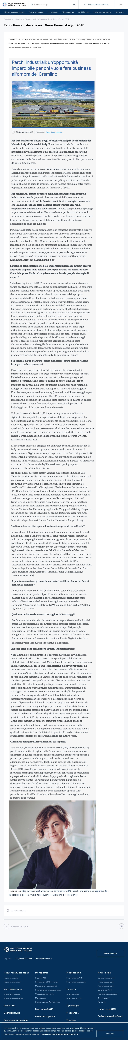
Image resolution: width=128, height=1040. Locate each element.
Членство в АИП (107, 1009)
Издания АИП (41, 978)
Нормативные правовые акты (48, 990)
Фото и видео (104, 998)
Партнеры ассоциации (107, 994)
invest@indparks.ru (44, 958)
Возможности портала (16, 1020)
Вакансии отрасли (45, 1016)
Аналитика (9, 1005)
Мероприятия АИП (74, 978)
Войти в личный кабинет (111, 1016)
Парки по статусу (11, 978)
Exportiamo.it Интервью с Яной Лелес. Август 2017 (47, 19)
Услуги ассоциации (106, 986)
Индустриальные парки (14, 12)
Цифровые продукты (103, 12)
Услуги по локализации (13, 998)
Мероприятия (68, 12)
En (74, 4)
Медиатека (72, 1012)
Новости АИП (72, 994)
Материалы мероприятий (46, 986)
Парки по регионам (12, 982)
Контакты (120, 12)
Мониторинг (40, 998)
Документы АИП (105, 990)
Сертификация (12, 1012)
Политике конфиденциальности (59, 1033)
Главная (7, 19)
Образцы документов (44, 994)
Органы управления (106, 978)
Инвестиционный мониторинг (47, 1002)
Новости (18, 19)
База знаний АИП (44, 1009)
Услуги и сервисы (36, 12)
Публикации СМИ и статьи (46, 982)
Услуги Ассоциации (12, 994)
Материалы (53, 12)
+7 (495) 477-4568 (23, 958)
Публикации (72, 1005)
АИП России (84, 12)
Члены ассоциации (106, 982)
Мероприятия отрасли (76, 982)
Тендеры (71, 1020)
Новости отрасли (74, 998)
